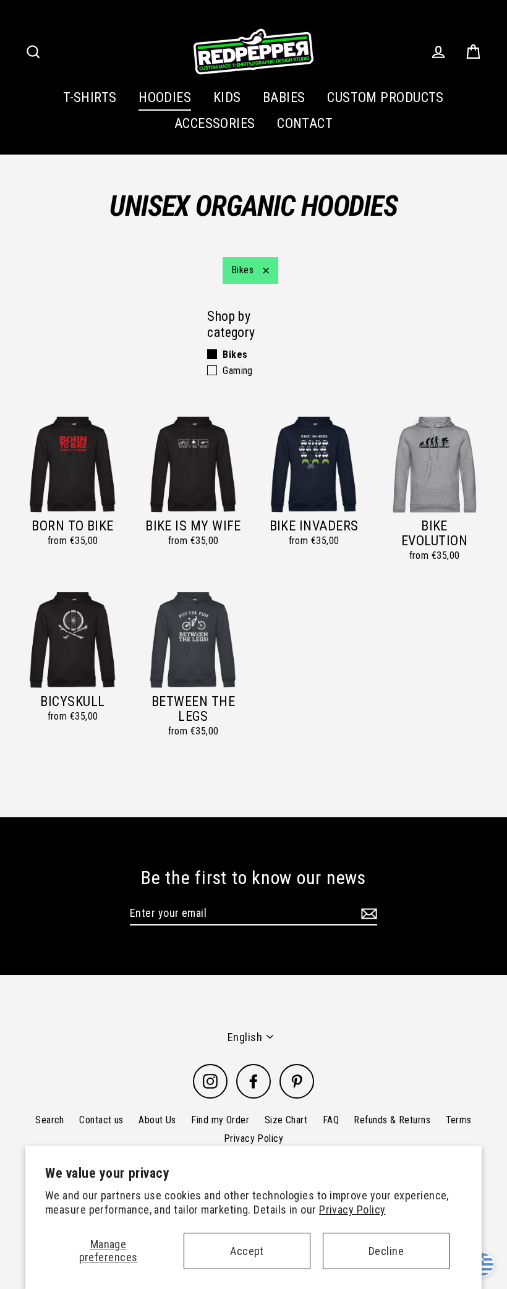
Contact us (101, 1120)
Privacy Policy (352, 1209)
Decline (386, 1250)
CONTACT (305, 123)
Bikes (242, 270)
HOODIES (164, 97)
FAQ (331, 1120)
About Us (157, 1120)
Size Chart (286, 1120)
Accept (247, 1250)
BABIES (284, 97)
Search (49, 1120)
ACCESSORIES (214, 123)
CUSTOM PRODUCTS (385, 97)
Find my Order (220, 1120)
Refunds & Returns (392, 1120)
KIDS (227, 97)
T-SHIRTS (90, 97)
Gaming (238, 370)
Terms (459, 1120)
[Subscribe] (367, 913)
